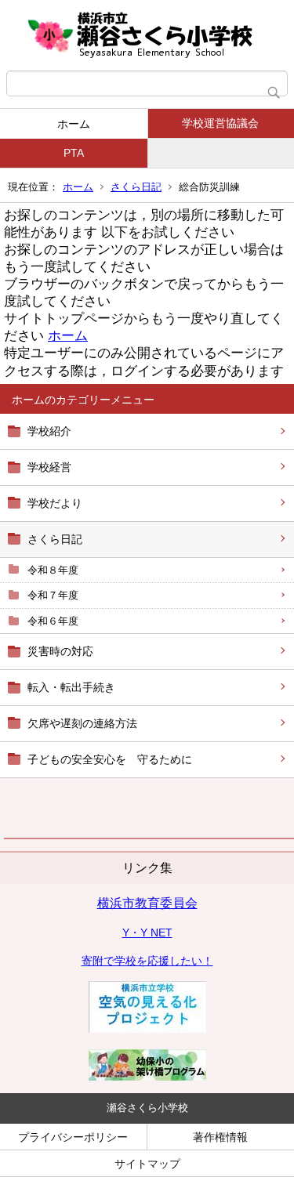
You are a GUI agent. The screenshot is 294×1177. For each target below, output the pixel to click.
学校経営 (49, 467)
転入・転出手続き (71, 687)
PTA (74, 153)
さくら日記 (136, 187)
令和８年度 (52, 570)
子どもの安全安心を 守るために (109, 759)
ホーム (73, 124)
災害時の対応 (60, 651)
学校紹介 (49, 431)
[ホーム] (147, 35)
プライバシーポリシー (73, 1137)
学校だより (54, 503)
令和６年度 (52, 621)
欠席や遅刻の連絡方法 (82, 723)
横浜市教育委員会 (147, 903)
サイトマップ (147, 1163)
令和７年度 (52, 595)
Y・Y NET (147, 932)
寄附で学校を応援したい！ (147, 960)
